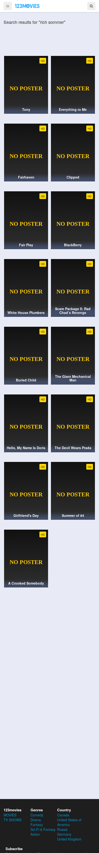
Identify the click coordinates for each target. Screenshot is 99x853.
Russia (62, 829)
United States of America (69, 822)
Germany (64, 834)
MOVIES (10, 815)
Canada (63, 815)
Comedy (37, 815)
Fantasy (37, 824)
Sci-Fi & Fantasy (43, 829)
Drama (36, 819)
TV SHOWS (12, 819)
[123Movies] (27, 5)
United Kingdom (69, 839)
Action (35, 834)
